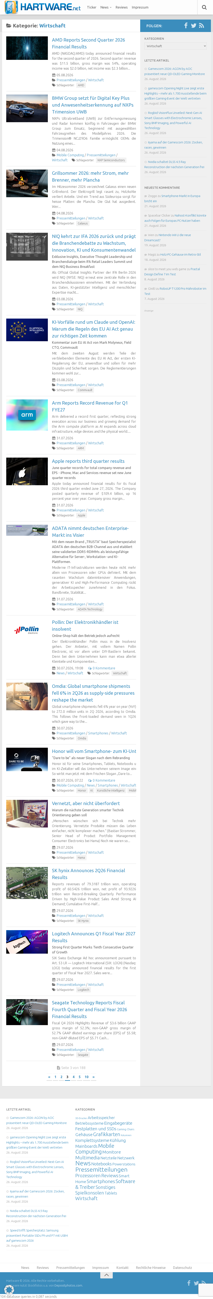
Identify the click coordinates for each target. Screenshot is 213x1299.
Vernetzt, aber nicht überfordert (86, 803)
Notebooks (101, 1163)
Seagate (83, 1054)
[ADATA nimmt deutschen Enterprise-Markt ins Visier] (27, 530)
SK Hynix (83, 920)
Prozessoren (88, 1175)
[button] (9, 1290)
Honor (82, 790)
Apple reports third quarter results (88, 461)
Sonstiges (105, 1187)
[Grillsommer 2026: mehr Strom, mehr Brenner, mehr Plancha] (27, 183)
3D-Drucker (81, 1118)
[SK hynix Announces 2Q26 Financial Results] (27, 883)
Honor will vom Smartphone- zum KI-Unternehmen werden (113, 751)
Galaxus (83, 223)
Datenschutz (182, 1267)
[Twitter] (194, 26)
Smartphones (98, 733)
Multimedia (87, 1157)
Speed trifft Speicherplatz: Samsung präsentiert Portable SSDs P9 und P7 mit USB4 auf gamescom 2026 (37, 1235)
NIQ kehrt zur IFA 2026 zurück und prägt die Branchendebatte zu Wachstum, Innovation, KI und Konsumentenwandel (94, 243)
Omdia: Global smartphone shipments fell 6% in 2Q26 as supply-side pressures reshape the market (93, 692)
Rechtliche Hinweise (151, 1267)
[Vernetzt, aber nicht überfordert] (27, 813)
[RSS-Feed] (201, 26)
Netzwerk (126, 1158)
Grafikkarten (106, 1134)
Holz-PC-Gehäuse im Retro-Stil (180, 254)
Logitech (83, 989)
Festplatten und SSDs (95, 1128)
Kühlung (118, 1140)
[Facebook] (186, 26)
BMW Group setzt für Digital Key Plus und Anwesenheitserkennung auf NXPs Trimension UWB (93, 104)
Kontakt (122, 1267)
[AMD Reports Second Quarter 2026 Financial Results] (27, 48)
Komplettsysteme (92, 1140)
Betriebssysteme (89, 1123)
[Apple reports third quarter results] (27, 471)
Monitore (111, 1151)
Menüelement (44, 7)
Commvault (85, 390)
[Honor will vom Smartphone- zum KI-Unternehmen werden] (27, 759)
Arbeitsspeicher (101, 1117)
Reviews (122, 7)
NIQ (80, 309)
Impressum (140, 7)
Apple (81, 515)
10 (86, 1077)
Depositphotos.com (68, 1285)
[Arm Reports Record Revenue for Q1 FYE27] (27, 415)
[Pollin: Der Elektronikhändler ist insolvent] (27, 630)
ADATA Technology (90, 609)
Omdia (82, 738)
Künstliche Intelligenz (111, 790)
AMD (81, 85)
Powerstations (123, 1164)
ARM (81, 448)
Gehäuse (84, 1134)
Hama (81, 857)
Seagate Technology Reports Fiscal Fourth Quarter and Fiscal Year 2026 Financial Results (89, 1009)
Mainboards (86, 1146)
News (104, 7)
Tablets (111, 1193)
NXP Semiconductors (111, 160)
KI (91, 790)
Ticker (91, 7)
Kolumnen (126, 1135)
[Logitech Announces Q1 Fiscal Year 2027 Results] (27, 942)
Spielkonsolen (89, 1192)
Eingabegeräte (118, 1123)
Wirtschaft (96, 80)
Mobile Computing (70, 155)
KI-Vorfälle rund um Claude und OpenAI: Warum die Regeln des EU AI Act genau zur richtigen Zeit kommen (93, 328)
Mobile (133, 790)
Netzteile (108, 1158)
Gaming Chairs (125, 1129)
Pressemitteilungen (71, 80)
